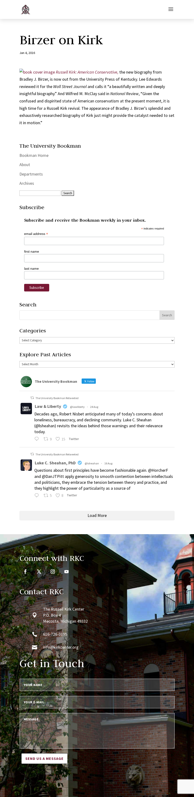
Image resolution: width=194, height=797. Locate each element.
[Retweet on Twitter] (32, 398)
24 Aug (94, 407)
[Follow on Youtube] (66, 571)
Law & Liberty (48, 406)
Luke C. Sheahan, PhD (55, 463)
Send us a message (44, 758)
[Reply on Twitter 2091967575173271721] (37, 440)
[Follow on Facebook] (25, 571)
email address (36, 234)
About (24, 164)
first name (31, 251)
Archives (26, 183)
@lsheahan (92, 463)
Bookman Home (33, 155)
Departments (31, 174)
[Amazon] (37, 72)
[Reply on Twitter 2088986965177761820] (37, 496)
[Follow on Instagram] (53, 571)
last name (31, 268)
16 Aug (108, 463)
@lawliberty (77, 407)
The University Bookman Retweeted (57, 398)
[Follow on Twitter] (39, 571)
